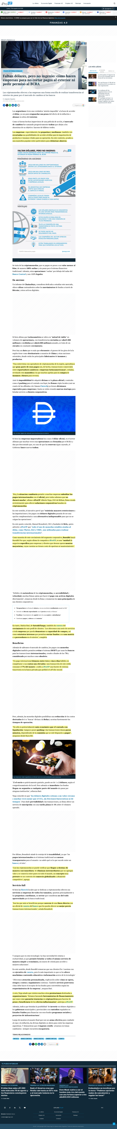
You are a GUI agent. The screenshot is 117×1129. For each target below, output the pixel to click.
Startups (78, 3)
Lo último (36, 3)
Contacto (58, 1118)
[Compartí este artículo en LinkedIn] (13, 105)
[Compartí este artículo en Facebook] (4, 105)
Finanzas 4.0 (58, 3)
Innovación (87, 3)
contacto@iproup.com (7, 1117)
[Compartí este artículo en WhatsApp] (10, 105)
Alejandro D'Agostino (10, 99)
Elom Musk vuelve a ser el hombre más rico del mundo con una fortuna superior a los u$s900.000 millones (73, 1093)
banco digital (39, 1039)
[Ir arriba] (114, 1124)
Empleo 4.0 (69, 3)
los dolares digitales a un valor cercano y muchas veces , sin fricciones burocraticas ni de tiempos (44, 799)
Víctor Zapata (93, 1098)
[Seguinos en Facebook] (10, 1108)
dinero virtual (51, 1039)
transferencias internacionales (27, 533)
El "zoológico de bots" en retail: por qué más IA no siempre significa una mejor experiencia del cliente (106, 100)
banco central (26, 1039)
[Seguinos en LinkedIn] (15, 1108)
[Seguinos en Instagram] (5, 1108)
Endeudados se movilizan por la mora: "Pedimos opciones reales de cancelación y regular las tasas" (101, 1091)
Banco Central (19, 274)
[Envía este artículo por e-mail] (18, 105)
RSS (102, 1107)
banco (15, 863)
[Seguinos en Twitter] (20, 1108)
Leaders (41, 1118)
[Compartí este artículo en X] (7, 105)
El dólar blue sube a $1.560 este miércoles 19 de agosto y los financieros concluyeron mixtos (14, 1091)
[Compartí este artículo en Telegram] (15, 105)
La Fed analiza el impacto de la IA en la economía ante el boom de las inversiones (106, 76)
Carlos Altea (6, 1098)
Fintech (44, 386)
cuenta (59, 625)
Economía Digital (46, 3)
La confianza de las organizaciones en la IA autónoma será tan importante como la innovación (105, 93)
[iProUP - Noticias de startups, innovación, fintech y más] (6, 3)
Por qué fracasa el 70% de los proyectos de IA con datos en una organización (106, 84)
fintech (24, 889)
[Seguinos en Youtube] (25, 1108)
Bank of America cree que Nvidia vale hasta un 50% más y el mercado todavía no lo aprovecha (44, 1091)
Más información (60, 18)
